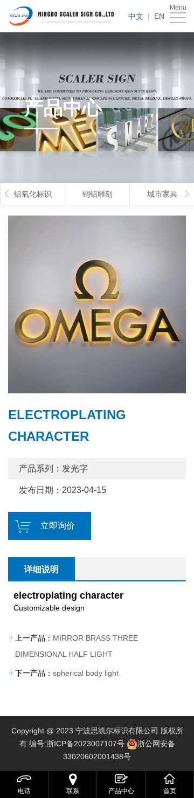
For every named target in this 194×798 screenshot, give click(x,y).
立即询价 (57, 525)
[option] (97, 304)
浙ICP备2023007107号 (85, 743)
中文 (135, 16)
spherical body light (86, 673)
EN (159, 16)
